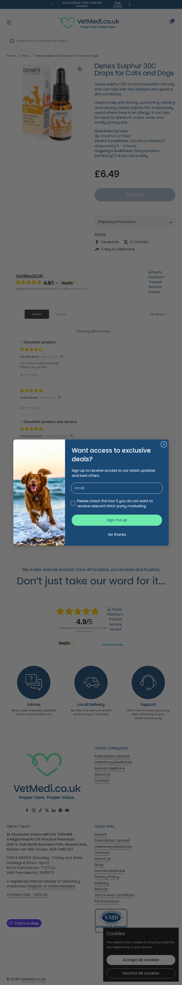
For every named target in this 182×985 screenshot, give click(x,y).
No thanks (117, 534)
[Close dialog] (163, 444)
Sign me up (117, 520)
